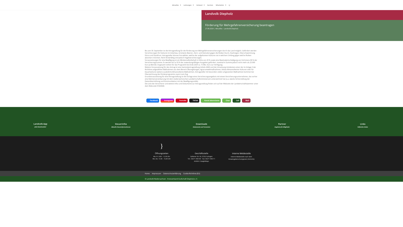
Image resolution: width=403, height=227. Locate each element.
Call (237, 100)
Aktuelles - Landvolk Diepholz (226, 28)
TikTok (195, 100)
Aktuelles (175, 5)
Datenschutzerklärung (172, 174)
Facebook (154, 100)
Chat (228, 100)
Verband (199, 5)
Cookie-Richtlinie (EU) (191, 174)
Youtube (182, 100)
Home (147, 174)
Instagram (168, 100)
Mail (247, 100)
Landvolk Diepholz (219, 13)
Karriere (210, 5)
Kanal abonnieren (211, 100)
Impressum (156, 174)
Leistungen (188, 5)
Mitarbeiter (220, 5)
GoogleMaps (204, 161)
